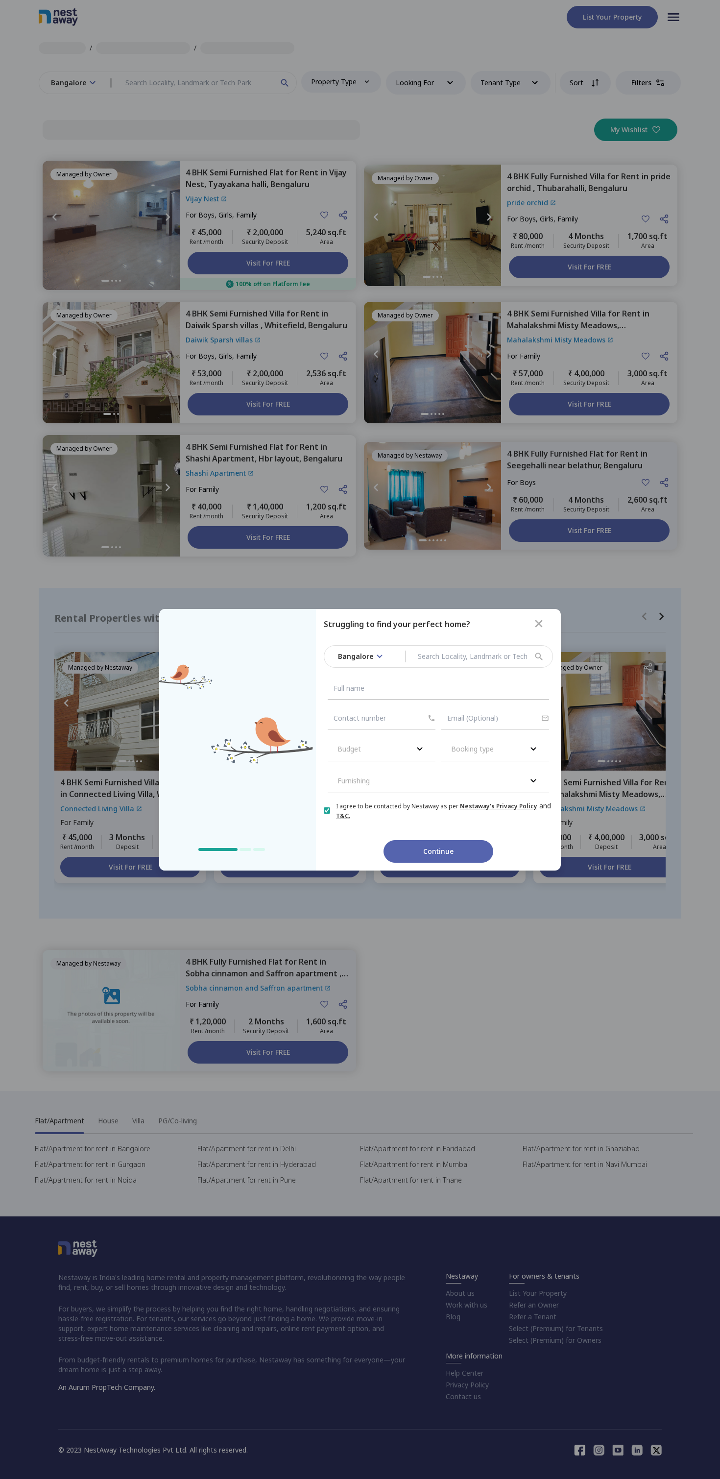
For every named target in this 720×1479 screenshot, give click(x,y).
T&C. (343, 816)
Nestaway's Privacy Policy (498, 806)
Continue (438, 851)
